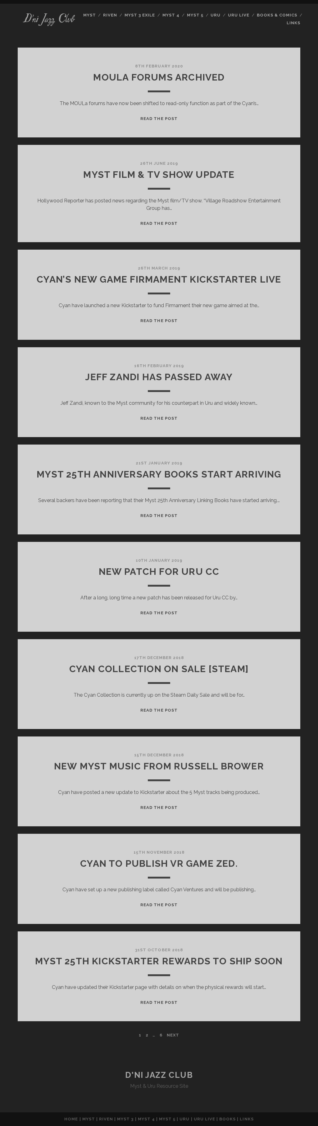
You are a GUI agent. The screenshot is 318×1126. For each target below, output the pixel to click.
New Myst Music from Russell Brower (159, 766)
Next (173, 1035)
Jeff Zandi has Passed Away (159, 376)
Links (293, 23)
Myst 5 (195, 15)
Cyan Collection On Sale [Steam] (159, 668)
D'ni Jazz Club (159, 1075)
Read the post (159, 118)
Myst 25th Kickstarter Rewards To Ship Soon (159, 961)
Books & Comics (277, 15)
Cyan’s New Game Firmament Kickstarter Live (159, 279)
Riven (110, 15)
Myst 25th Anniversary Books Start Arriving (159, 474)
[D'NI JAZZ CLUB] (49, 29)
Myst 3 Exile (140, 15)
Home (71, 1119)
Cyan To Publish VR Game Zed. (159, 863)
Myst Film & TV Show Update (158, 174)
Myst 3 (125, 1119)
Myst (89, 15)
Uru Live (238, 15)
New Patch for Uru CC (159, 571)
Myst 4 (170, 15)
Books (227, 1119)
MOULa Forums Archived (159, 77)
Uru (215, 15)
